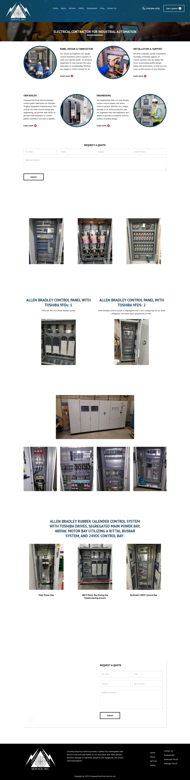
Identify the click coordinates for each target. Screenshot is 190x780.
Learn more (65, 76)
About (63, 8)
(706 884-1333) (153, 8)
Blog (102, 8)
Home (55, 8)
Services (72, 8)
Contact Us (111, 8)
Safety (81, 8)
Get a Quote (171, 8)
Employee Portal (171, 759)
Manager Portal (170, 763)
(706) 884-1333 (52, 719)
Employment (92, 8)
